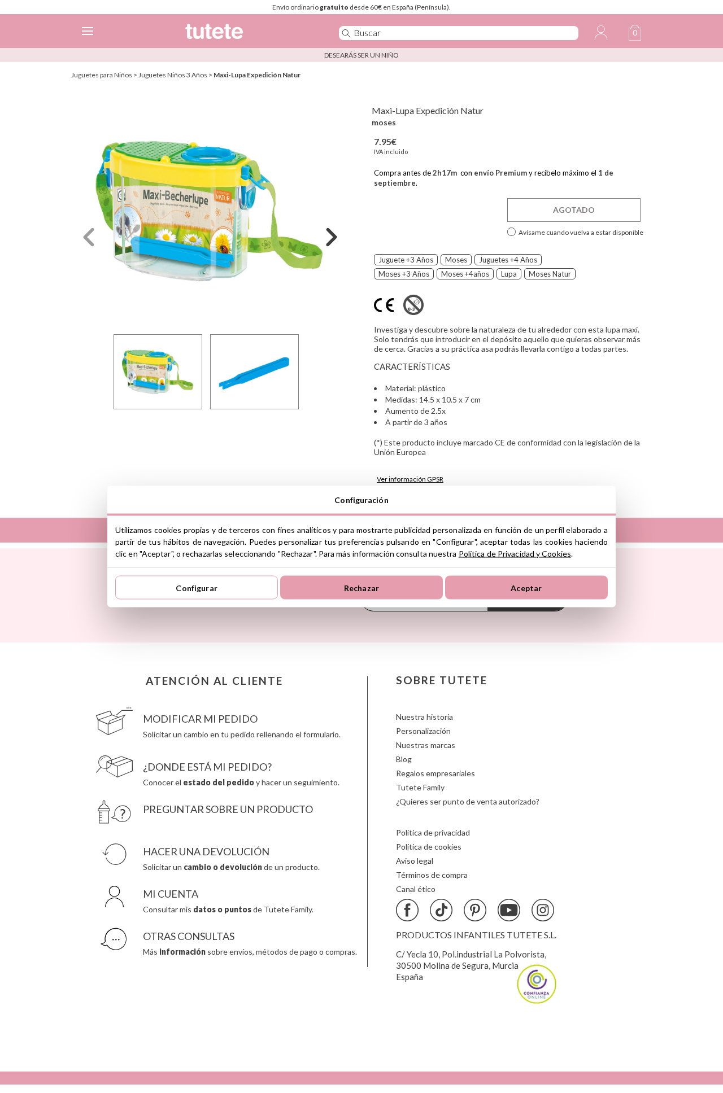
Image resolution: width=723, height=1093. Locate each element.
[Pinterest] (475, 910)
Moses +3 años (403, 273)
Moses (456, 259)
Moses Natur (550, 273)
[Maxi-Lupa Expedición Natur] (210, 211)
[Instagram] (543, 910)
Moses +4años (465, 273)
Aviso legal (414, 860)
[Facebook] (407, 910)
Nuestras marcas (425, 745)
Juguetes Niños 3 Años (172, 75)
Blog (404, 759)
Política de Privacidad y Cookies (515, 553)
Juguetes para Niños (101, 75)
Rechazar (361, 587)
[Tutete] (245, 33)
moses (384, 122)
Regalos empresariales (435, 773)
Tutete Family (420, 787)
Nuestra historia (424, 716)
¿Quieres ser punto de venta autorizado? (467, 801)
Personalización (423, 731)
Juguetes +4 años (508, 259)
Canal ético (415, 889)
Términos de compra (432, 875)
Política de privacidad (433, 832)
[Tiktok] (441, 910)
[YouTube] (509, 910)
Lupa (509, 273)
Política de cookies (428, 846)
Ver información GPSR (410, 479)
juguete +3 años (405, 259)
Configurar (196, 587)
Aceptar (526, 587)
